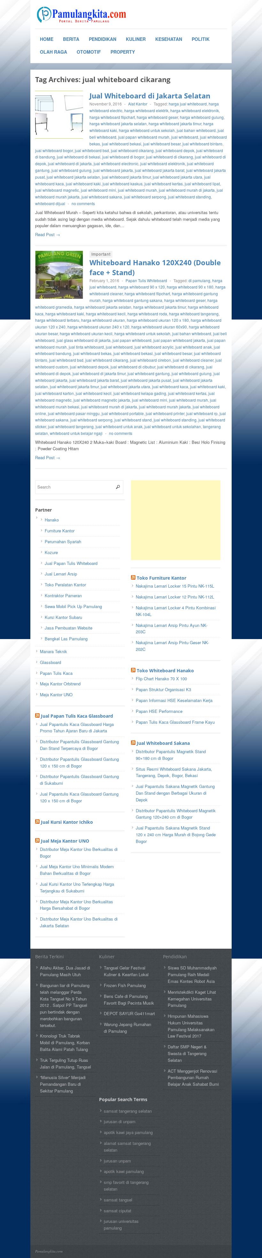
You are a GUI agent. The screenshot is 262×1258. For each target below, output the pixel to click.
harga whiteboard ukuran (103, 320)
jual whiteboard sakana (101, 196)
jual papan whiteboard (131, 340)
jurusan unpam (117, 1161)
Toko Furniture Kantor (161, 578)
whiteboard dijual (50, 203)
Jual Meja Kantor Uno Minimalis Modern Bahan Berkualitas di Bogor (77, 869)
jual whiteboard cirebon (150, 360)
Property (123, 52)
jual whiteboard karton (54, 393)
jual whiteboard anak (193, 347)
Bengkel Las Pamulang (66, 639)
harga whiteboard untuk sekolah (147, 130)
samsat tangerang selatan (128, 1111)
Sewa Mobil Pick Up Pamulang (73, 606)
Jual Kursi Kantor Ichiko (67, 822)
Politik (201, 39)
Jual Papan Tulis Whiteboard (71, 563)
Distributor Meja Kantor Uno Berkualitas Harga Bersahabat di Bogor (76, 905)
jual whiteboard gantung (148, 373)
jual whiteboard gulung (71, 170)
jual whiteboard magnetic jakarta (101, 400)
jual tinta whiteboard (86, 347)
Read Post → (47, 234)
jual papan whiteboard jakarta (179, 340)
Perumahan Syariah (63, 541)
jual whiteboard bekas (92, 353)
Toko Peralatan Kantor (65, 585)
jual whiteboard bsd (92, 150)
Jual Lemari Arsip (61, 574)
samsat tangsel (118, 1200)
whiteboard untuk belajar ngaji (76, 433)
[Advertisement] (179, 520)
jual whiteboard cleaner (193, 360)
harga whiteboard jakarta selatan (118, 123)
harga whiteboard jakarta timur (175, 123)
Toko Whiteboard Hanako (165, 671)
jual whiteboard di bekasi (78, 156)
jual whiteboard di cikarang (169, 156)
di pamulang (199, 280)
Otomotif (89, 52)
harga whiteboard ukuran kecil (86, 333)
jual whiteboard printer (165, 413)
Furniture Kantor (59, 531)
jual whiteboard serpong (145, 196)
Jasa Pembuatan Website (68, 628)
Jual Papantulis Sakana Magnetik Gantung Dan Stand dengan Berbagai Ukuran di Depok (175, 793)
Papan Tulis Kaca (56, 673)
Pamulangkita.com (49, 1251)
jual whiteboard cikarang (132, 150)
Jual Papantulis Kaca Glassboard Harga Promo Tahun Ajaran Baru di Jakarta (77, 727)
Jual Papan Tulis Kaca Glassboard (77, 716)
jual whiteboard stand (133, 419)
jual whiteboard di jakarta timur (99, 373)
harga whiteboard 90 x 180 (190, 286)
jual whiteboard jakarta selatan (73, 177)
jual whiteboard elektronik (162, 163)
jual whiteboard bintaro (202, 143)
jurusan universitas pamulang (121, 1224)
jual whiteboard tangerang (71, 426)
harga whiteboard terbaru (57, 320)
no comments (83, 203)
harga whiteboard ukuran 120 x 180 (158, 320)
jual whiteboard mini (98, 190)
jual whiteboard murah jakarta (165, 406)
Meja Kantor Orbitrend (60, 684)
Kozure (51, 552)
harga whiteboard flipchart (112, 117)
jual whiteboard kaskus (123, 183)
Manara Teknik (53, 651)
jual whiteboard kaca (170, 386)
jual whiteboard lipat (202, 183)
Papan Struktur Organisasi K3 (163, 689)
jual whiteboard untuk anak (119, 426)
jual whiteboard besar (162, 143)
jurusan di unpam (119, 1121)
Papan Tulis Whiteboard (146, 280)
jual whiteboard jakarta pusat (146, 380)
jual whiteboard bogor (54, 150)
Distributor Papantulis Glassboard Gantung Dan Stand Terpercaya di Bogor (79, 744)
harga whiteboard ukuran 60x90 (159, 326)
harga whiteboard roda (147, 313)
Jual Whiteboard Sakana (163, 743)
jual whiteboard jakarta (113, 170)
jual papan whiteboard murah (143, 137)
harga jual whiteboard (188, 103)
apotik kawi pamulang (124, 1171)
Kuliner (136, 39)
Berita (71, 39)
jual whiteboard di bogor (123, 156)
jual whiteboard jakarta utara (177, 177)
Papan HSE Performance (159, 711)
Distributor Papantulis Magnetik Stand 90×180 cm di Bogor (171, 754)
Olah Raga (53, 52)
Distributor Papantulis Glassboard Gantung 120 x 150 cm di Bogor (79, 762)
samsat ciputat (117, 1211)
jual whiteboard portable (123, 413)
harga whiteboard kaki (64, 313)
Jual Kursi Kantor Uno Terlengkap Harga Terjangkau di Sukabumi (77, 887)
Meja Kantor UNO (56, 694)
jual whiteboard (184, 137)
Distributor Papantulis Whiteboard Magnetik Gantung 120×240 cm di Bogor (176, 813)
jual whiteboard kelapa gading (139, 393)
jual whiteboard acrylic (154, 347)
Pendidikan (102, 39)
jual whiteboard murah (137, 190)
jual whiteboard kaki (83, 183)
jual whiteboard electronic (116, 163)
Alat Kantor (137, 103)
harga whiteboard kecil (106, 313)
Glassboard (50, 662)
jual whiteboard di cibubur (133, 366)
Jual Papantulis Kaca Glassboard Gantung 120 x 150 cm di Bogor (79, 797)
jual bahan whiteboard (196, 130)
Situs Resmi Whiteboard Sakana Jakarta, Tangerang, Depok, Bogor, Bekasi (174, 772)
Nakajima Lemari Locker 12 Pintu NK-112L (175, 597)
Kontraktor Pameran (63, 595)
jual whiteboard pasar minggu (74, 413)
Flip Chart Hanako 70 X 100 (161, 678)
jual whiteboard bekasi (121, 143)
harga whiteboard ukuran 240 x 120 (98, 326)
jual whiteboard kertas (163, 183)
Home (46, 39)
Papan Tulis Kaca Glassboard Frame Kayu (175, 722)
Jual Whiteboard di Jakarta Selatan (149, 95)
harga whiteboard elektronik (194, 110)
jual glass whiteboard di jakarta (84, 340)
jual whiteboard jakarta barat (159, 170)
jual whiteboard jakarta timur (126, 177)
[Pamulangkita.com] (83, 14)
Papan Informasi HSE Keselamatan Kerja (174, 700)
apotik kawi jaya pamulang (128, 1132)
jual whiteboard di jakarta (70, 163)
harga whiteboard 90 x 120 (141, 286)
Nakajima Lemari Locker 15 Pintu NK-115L (175, 586)
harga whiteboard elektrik (146, 110)
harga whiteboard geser (157, 117)
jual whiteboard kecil (94, 393)
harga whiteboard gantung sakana (132, 300)
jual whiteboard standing (189, 196)
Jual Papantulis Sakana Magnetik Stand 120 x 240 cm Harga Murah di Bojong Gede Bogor (176, 834)
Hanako (52, 520)
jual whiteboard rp (202, 413)
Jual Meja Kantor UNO (65, 841)
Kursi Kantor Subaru (63, 617)
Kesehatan (168, 39)
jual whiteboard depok (175, 150)
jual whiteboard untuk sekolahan (172, 426)
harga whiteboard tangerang (194, 313)
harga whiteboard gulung (202, 117)
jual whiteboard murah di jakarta (187, 190)
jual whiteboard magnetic (57, 190)
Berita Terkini (49, 956)
